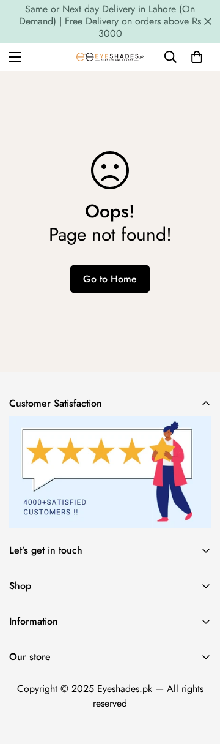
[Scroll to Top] (198, 679)
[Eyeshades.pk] (110, 57)
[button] (197, 57)
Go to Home (110, 279)
